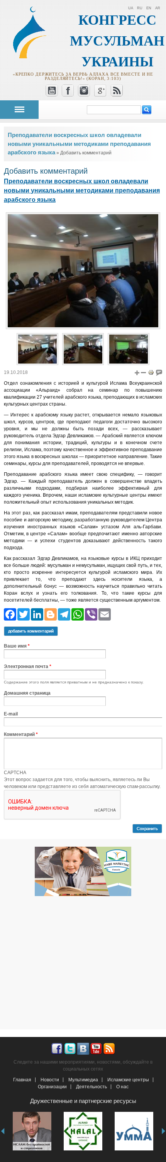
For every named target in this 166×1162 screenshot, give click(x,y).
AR (157, 8)
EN (148, 8)
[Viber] (91, 614)
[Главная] (33, 57)
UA (130, 8)
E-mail (11, 714)
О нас (122, 1086)
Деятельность (91, 1086)
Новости (50, 1080)
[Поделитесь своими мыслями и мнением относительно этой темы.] (159, 372)
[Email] (104, 614)
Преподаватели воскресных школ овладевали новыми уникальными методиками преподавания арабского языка (79, 144)
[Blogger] (50, 614)
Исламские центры (128, 1080)
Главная (22, 1080)
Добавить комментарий (31, 631)
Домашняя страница (27, 693)
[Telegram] (64, 614)
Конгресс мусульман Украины (117, 40)
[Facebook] (10, 614)
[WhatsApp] (77, 614)
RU (139, 8)
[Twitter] (23, 614)
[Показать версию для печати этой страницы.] (151, 372)
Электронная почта (27, 666)
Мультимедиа (83, 1080)
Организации (52, 1086)
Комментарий (21, 734)
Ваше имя (17, 646)
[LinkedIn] (37, 614)
